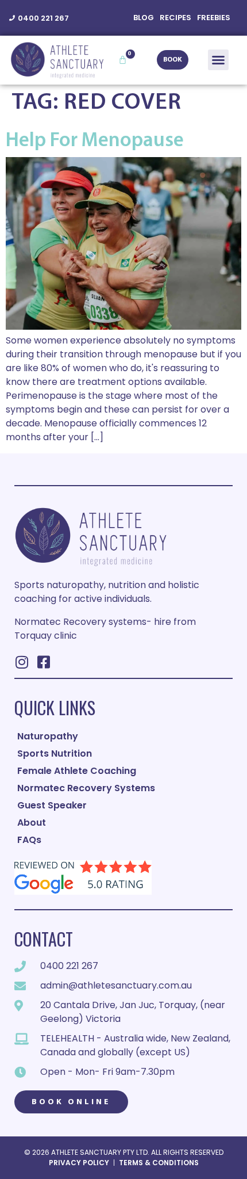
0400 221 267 (43, 18)
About (31, 822)
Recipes (175, 17)
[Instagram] (21, 662)
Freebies (213, 17)
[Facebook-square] (43, 662)
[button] (218, 59)
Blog (143, 17)
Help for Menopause (95, 141)
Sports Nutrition (54, 753)
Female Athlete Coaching (76, 770)
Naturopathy (47, 736)
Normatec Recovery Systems (86, 788)
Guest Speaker (52, 805)
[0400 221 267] (12, 18)
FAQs (29, 839)
